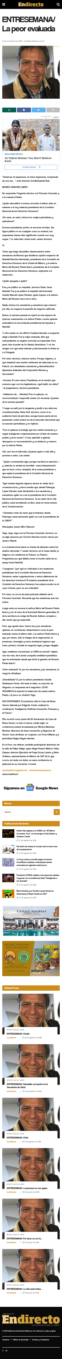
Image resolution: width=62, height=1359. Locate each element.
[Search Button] (57, 812)
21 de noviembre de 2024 (12, 41)
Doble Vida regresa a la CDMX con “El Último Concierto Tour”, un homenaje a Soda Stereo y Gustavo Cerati (37, 833)
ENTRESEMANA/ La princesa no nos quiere (27, 1188)
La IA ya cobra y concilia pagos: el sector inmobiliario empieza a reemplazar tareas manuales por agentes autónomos (34, 862)
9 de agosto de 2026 (32, 1142)
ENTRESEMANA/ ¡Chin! (17, 1137)
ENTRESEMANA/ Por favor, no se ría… (25, 1238)
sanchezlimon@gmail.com (14, 770)
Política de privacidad (20, 1340)
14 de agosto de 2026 (33, 1091)
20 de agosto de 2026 (33, 1037)
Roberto (12, 1037)
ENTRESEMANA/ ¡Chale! (18, 1033)
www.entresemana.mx (40, 770)
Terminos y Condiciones (40, 1340)
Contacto (5, 1340)
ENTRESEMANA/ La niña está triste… (25, 1289)
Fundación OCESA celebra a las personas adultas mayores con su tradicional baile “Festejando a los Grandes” (38, 878)
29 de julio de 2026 (31, 1192)
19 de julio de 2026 (31, 1293)
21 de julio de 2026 (31, 1242)
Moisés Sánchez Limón (35, 41)
